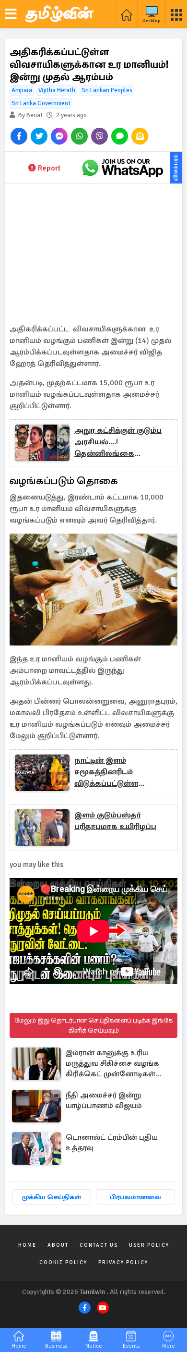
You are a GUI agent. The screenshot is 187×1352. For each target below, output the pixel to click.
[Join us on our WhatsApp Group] (122, 167)
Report (49, 168)
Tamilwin (92, 1292)
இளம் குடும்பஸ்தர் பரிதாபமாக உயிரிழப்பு (115, 820)
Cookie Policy (63, 1262)
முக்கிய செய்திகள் (51, 1197)
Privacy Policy (123, 1262)
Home (27, 1245)
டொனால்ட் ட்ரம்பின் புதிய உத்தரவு (112, 1143)
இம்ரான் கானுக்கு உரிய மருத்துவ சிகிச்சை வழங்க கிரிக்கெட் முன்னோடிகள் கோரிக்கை (112, 1064)
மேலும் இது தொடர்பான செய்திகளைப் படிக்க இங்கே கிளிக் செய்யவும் (93, 1025)
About (58, 1245)
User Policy (149, 1245)
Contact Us (99, 1245)
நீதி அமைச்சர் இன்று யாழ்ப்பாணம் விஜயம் (104, 1100)
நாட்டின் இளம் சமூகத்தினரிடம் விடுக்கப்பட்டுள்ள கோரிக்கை (106, 772)
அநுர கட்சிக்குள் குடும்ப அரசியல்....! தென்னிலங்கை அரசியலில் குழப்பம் (118, 442)
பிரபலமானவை (135, 1197)
